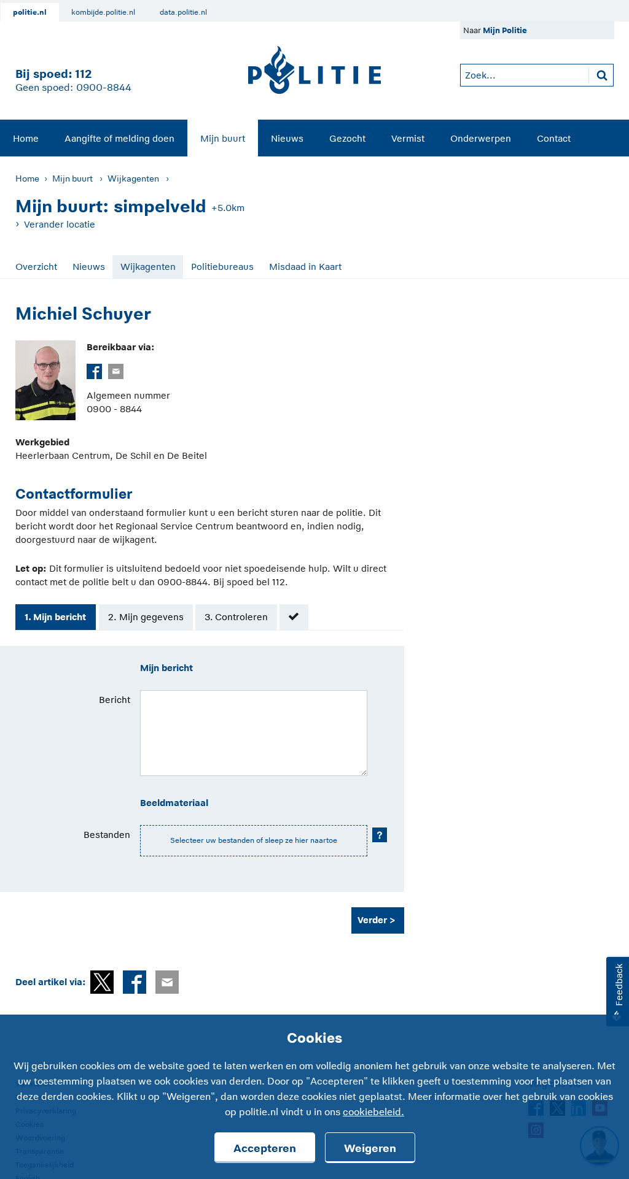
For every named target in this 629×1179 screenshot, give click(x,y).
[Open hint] (379, 835)
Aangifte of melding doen (119, 138)
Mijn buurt (222, 138)
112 (83, 74)
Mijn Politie (505, 30)
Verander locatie (59, 224)
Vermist (407, 138)
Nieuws (287, 138)
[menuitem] (26, 138)
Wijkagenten (133, 178)
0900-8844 (103, 88)
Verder (372, 920)
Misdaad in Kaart (305, 266)
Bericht (114, 699)
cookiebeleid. (373, 1112)
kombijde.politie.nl (103, 12)
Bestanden (107, 834)
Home (26, 138)
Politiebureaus (222, 266)
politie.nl (30, 12)
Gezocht (347, 138)
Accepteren (264, 1148)
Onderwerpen (480, 138)
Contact (554, 138)
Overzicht (36, 266)
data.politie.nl (183, 12)
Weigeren (370, 1148)
